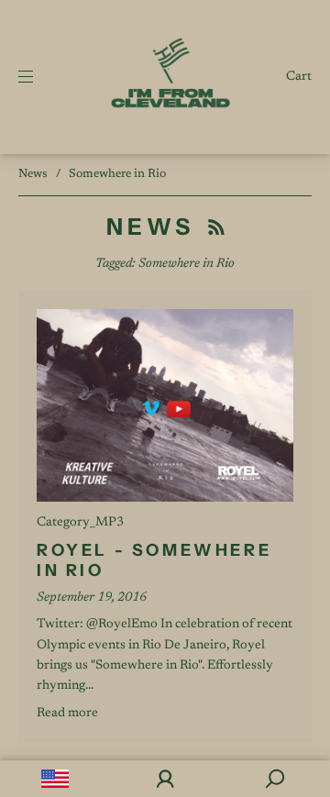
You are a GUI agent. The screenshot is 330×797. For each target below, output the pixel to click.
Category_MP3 (80, 522)
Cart (299, 77)
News (33, 174)
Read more (67, 713)
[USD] (55, 778)
